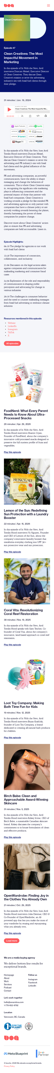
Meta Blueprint (16, 1053)
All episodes (12, 343)
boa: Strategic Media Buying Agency (9, 5)
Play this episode (12, 452)
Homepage (9, 975)
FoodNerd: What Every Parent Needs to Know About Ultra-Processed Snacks (26, 414)
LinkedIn (32, 985)
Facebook (32, 982)
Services (8, 984)
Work (6, 981)
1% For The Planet (13, 1026)
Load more (11, 940)
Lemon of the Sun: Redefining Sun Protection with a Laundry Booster (26, 514)
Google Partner (43, 1054)
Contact (7, 990)
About (6, 978)
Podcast (7, 987)
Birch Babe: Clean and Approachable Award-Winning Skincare (26, 799)
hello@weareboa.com (14, 1002)
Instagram (32, 979)
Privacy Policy (9, 1066)
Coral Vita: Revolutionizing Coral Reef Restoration (23, 612)
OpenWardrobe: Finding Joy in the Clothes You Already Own (26, 897)
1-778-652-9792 (11, 1005)
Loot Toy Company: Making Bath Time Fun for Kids (24, 705)
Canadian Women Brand (29, 1026)
